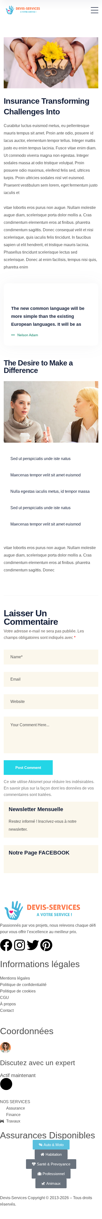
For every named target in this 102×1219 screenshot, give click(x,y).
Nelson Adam (27, 335)
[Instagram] (19, 945)
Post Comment (28, 767)
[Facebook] (6, 945)
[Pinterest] (46, 945)
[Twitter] (33, 945)
